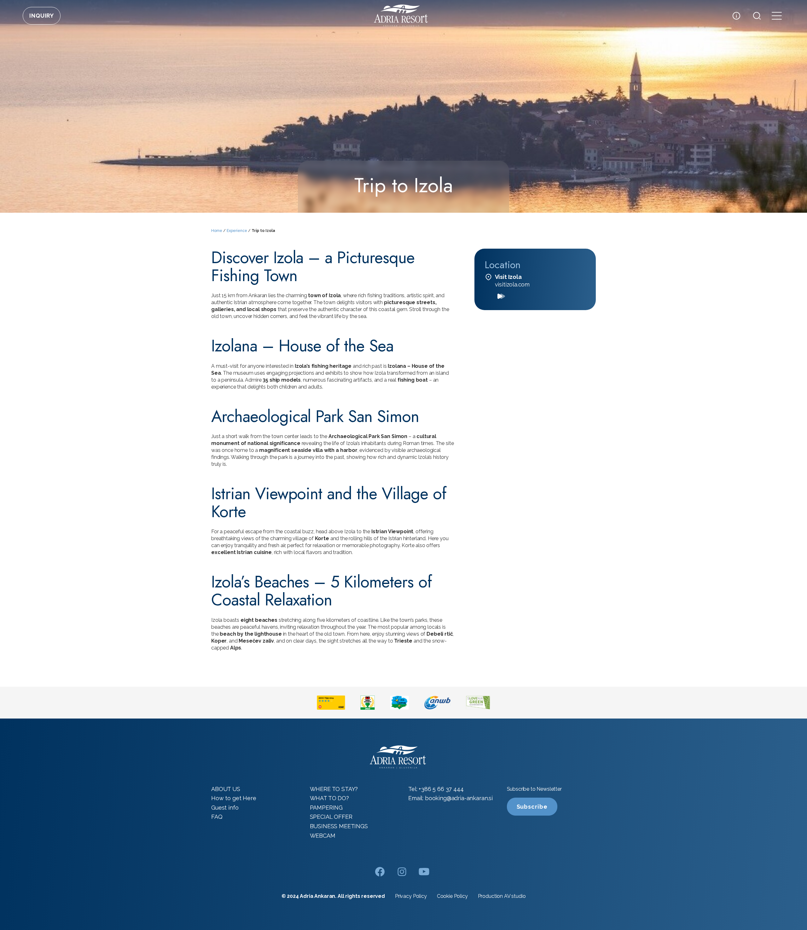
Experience (237, 230)
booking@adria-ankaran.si (459, 798)
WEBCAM (322, 835)
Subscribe (532, 806)
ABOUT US (225, 789)
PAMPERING (326, 807)
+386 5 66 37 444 (441, 789)
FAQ (217, 816)
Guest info (224, 807)
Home (216, 230)
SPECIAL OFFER (331, 816)
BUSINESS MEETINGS (339, 826)
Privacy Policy (411, 896)
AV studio (515, 896)
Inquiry (41, 15)
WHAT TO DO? (329, 798)
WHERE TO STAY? (334, 789)
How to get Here (233, 798)
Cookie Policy (452, 896)
